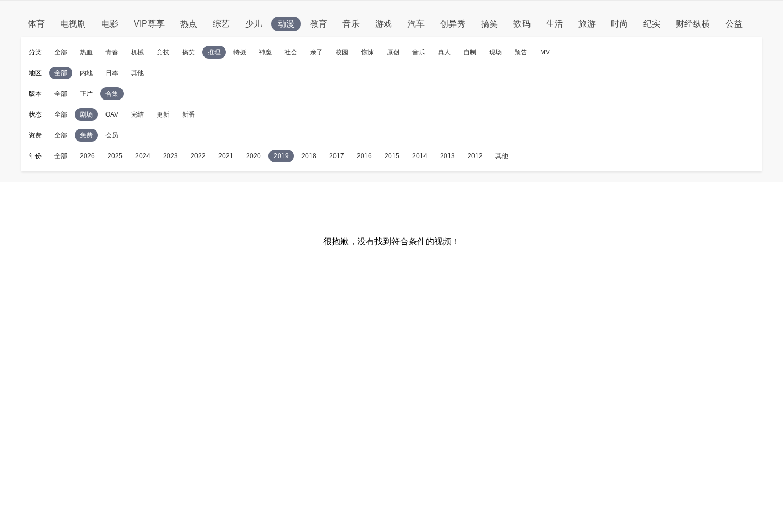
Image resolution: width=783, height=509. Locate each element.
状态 (35, 114)
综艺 (221, 23)
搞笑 (489, 23)
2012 (475, 156)
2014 (419, 156)
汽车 (416, 23)
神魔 (265, 52)
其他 (137, 73)
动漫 (286, 23)
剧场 (86, 114)
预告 (521, 52)
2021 (225, 156)
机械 (137, 52)
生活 (554, 23)
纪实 (651, 23)
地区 (35, 73)
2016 (364, 156)
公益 (734, 23)
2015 (392, 156)
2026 (87, 156)
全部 (60, 52)
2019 (281, 156)
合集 (111, 93)
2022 (198, 156)
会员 (111, 135)
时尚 (619, 23)
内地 (86, 73)
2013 (447, 156)
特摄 (239, 52)
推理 (214, 52)
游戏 (383, 23)
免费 (86, 135)
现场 (495, 52)
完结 (137, 114)
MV (545, 52)
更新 (163, 114)
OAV (111, 114)
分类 (35, 52)
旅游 (587, 23)
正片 (86, 93)
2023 (170, 156)
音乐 (351, 23)
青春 (111, 52)
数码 (522, 23)
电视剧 (73, 23)
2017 (336, 156)
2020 (253, 156)
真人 (444, 52)
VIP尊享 (149, 23)
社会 (290, 52)
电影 (109, 23)
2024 (142, 156)
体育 (36, 23)
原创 (393, 52)
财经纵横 (693, 23)
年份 (35, 156)
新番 (188, 114)
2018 (308, 156)
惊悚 (367, 52)
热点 (188, 23)
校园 (342, 52)
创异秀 (453, 23)
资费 (35, 135)
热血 (86, 52)
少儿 (253, 23)
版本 (35, 93)
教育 (318, 23)
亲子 (316, 52)
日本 (111, 73)
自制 (469, 52)
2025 (115, 156)
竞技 (163, 52)
